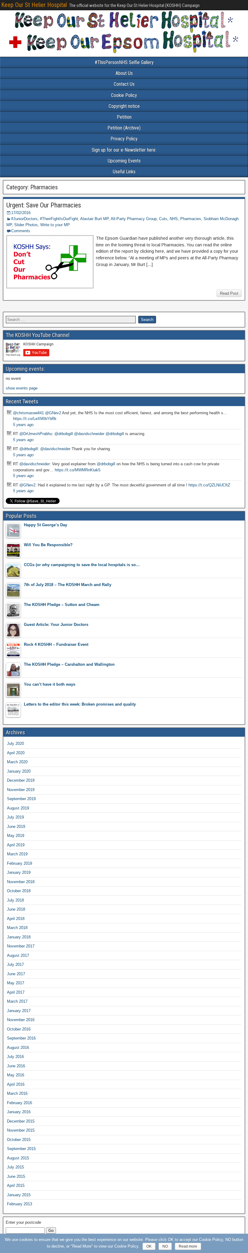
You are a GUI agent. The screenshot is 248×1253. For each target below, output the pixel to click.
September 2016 (21, 1038)
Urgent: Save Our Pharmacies (43, 205)
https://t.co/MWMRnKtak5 (77, 470)
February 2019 (19, 863)
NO (165, 1246)
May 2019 (15, 835)
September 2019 (21, 798)
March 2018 (17, 927)
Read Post (229, 293)
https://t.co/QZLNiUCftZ (209, 485)
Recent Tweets (22, 401)
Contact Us (124, 84)
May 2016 (15, 1075)
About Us (124, 73)
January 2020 (19, 771)
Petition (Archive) (124, 128)
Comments (20, 231)
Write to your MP (55, 225)
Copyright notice (124, 106)
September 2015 (21, 1148)
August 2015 (18, 1158)
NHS (174, 218)
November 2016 (20, 1019)
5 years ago (23, 424)
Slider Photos (26, 225)
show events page (22, 388)
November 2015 (20, 1130)
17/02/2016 (21, 212)
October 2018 (19, 891)
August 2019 (18, 808)
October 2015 (19, 1139)
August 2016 (18, 1047)
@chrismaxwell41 (28, 413)
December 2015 (20, 1121)
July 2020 (15, 743)
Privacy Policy (124, 139)
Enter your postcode (23, 1222)
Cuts (163, 218)
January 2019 (19, 872)
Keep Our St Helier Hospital (34, 4)
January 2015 (19, 1195)
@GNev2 (53, 413)
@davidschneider (89, 433)
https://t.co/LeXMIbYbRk (35, 418)
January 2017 (19, 1010)
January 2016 (19, 1112)
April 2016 (15, 1084)
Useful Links (124, 172)
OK (149, 1246)
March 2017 (17, 1001)
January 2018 (19, 937)
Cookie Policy (124, 95)
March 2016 (17, 1093)
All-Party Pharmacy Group (134, 218)
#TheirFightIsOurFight (59, 218)
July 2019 (15, 817)
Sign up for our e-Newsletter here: (124, 150)
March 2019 (17, 854)
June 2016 (16, 1066)
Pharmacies (190, 218)
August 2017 (18, 955)
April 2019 (15, 845)
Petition (124, 117)
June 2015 (16, 1176)
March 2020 (17, 762)
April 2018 (15, 918)
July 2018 (15, 900)
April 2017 (15, 992)
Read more (188, 1246)
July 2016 (15, 1056)
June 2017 (16, 974)
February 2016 (19, 1103)
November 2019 (20, 789)
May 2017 (15, 983)
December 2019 (20, 780)
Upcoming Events (124, 161)
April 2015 (15, 1185)
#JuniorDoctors (24, 218)
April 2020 (15, 753)
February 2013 (19, 1204)
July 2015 (15, 1167)
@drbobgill (63, 433)
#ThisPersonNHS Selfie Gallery (124, 62)
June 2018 (16, 909)
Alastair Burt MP (94, 218)
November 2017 (20, 946)
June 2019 (16, 826)
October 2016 (19, 1029)
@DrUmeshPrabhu (35, 433)
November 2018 (20, 882)
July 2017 (15, 964)
